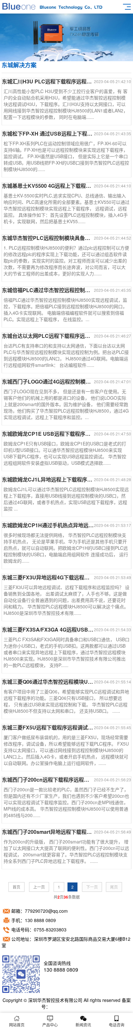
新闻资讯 (83, 1024)
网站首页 (17, 1024)
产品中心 (50, 1024)
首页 (16, 887)
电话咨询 (116, 1024)
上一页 (39, 887)
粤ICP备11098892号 (71, 1006)
